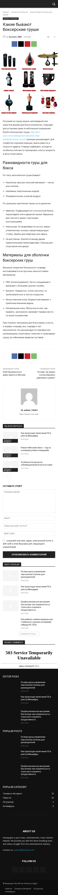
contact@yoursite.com (24, 850)
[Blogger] (15, 869)
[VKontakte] (43, 869)
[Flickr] (29, 869)
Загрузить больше (28, 634)
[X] (21, 44)
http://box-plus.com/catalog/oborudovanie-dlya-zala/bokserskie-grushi (22, 136)
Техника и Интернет (19, 12)
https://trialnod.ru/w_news (29, 414)
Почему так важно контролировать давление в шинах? (46, 375)
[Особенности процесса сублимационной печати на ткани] (11, 466)
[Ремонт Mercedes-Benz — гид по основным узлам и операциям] (11, 451)
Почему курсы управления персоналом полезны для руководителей (33, 574)
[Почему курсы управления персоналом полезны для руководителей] (11, 575)
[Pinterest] (27, 44)
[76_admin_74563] (4, 36)
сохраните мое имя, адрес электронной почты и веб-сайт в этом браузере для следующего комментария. (28, 543)
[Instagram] (36, 869)
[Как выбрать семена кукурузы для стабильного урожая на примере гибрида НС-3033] (11, 623)
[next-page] (9, 476)
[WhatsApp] (34, 44)
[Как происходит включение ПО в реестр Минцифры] (11, 437)
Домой (6, 12)
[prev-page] (4, 476)
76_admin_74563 (15, 37)
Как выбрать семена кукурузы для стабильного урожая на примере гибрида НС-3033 (37, 622)
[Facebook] (14, 44)
